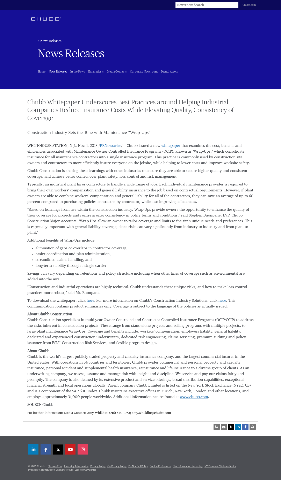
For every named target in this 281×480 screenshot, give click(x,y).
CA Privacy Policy (117, 466)
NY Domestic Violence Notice (220, 466)
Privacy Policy (98, 466)
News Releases (58, 71)
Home (41, 71)
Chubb (46, 19)
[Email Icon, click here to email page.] (224, 427)
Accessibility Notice (85, 470)
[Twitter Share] (231, 427)
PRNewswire (110, 146)
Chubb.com (249, 5)
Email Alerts (96, 71)
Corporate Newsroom (144, 71)
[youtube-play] (70, 449)
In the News (77, 71)
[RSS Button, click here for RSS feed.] (217, 427)
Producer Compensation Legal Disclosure (50, 470)
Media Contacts (117, 71)
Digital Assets (169, 71)
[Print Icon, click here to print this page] (253, 427)
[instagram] (83, 449)
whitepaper (170, 146)
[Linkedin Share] (238, 427)
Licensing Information (76, 466)
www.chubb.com (194, 397)
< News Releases (50, 41)
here (90, 301)
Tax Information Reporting (188, 466)
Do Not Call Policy (138, 466)
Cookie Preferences (160, 466)
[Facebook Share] (245, 427)
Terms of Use (55, 466)
